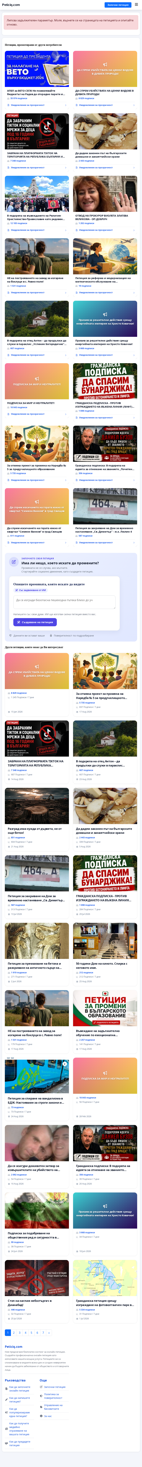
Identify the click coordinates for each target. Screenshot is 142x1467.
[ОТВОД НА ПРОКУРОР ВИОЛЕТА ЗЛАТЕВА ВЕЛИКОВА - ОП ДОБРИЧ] (105, 205)
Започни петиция (118, 4)
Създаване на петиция (37, 622)
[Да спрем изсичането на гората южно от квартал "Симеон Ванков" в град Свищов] (37, 517)
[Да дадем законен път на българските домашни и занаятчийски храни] (105, 142)
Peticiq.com (11, 5)
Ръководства (15, 1380)
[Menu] (136, 4)
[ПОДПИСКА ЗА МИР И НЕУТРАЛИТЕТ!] (37, 390)
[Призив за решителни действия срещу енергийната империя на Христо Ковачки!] (105, 330)
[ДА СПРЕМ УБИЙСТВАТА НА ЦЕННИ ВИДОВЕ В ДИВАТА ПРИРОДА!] (105, 80)
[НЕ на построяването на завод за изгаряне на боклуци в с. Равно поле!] (37, 267)
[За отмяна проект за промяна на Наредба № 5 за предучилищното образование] (37, 455)
